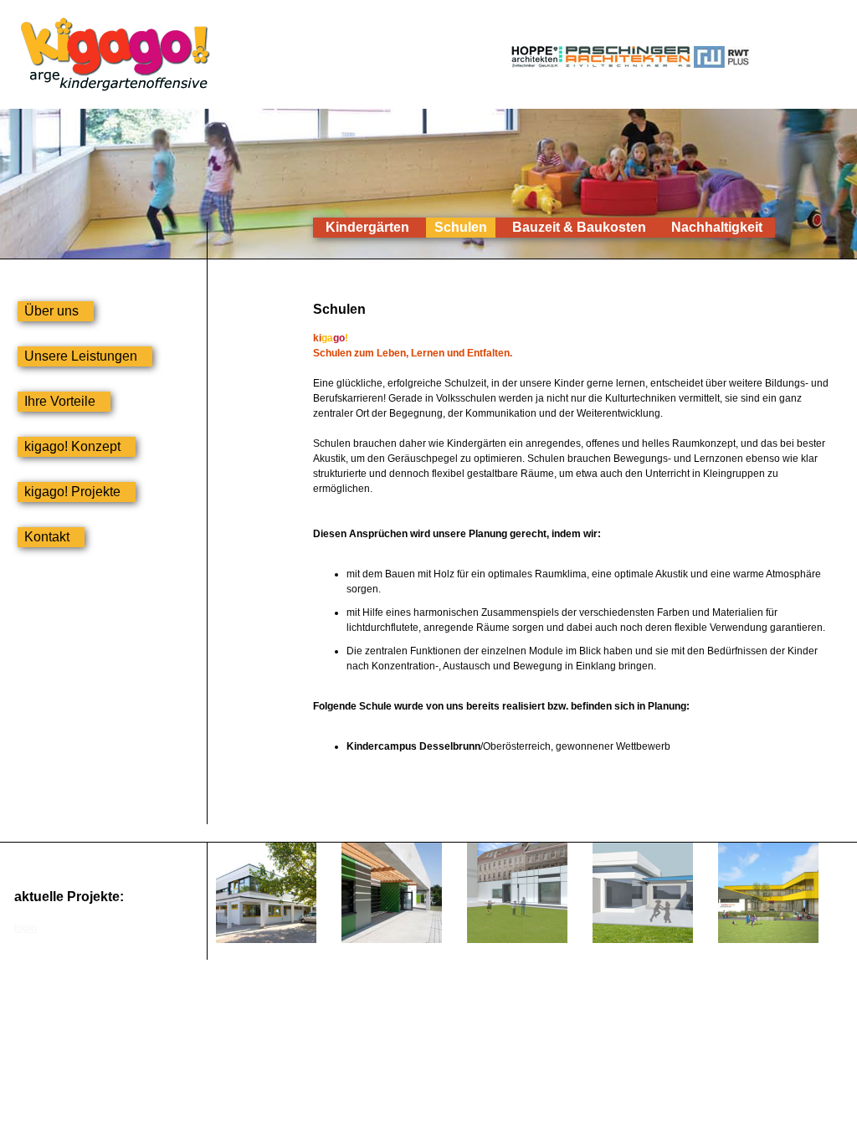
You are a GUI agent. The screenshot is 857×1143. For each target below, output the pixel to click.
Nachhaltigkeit (716, 227)
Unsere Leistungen (80, 356)
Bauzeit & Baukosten (579, 227)
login (25, 928)
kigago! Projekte (72, 491)
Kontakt (46, 537)
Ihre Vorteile (59, 401)
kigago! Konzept (72, 446)
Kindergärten (367, 227)
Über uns (51, 311)
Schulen (460, 227)
